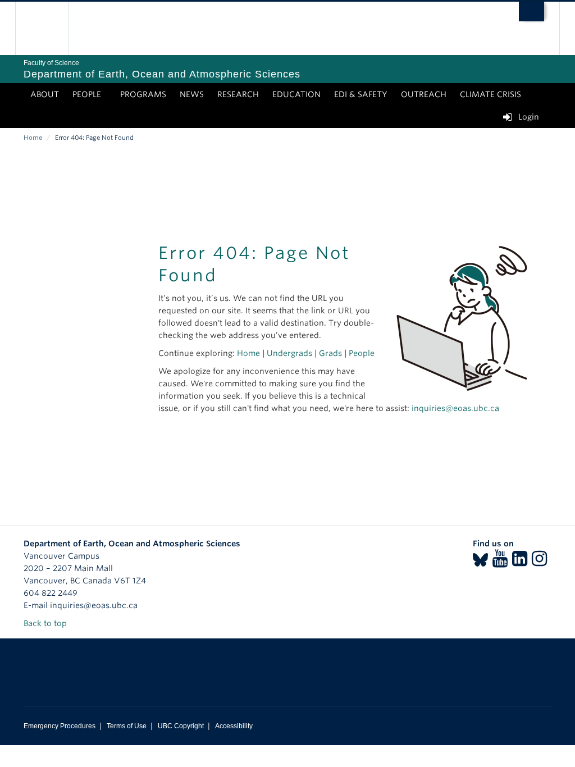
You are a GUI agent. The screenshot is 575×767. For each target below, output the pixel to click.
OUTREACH (423, 94)
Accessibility (234, 726)
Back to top (46, 623)
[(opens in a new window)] (480, 562)
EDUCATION (296, 94)
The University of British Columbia (50, 28)
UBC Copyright (181, 726)
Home (33, 137)
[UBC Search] (531, 11)
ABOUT (44, 94)
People (362, 353)
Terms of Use (127, 726)
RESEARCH (238, 94)
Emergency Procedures (59, 726)
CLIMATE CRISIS (490, 94)
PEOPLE (86, 94)
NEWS (192, 94)
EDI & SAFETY (360, 94)
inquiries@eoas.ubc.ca (455, 408)
